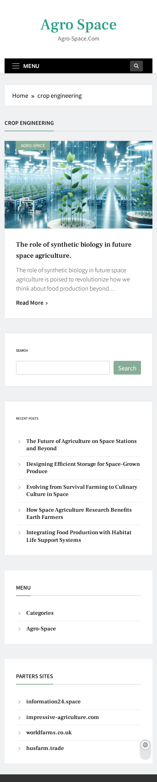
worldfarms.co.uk (49, 732)
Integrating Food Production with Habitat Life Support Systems (78, 536)
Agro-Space (33, 145)
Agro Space (78, 24)
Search (22, 350)
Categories (40, 613)
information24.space (53, 701)
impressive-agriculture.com (62, 717)
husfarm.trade (45, 748)
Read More (29, 302)
